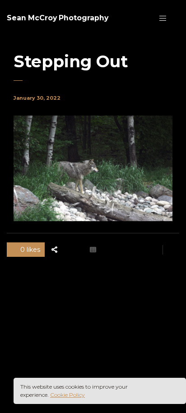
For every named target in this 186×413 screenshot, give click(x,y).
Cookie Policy (67, 394)
